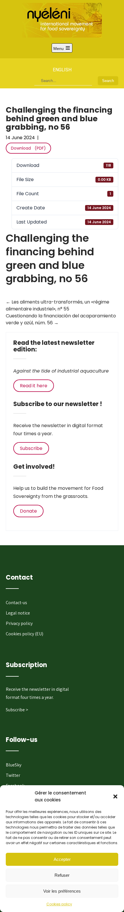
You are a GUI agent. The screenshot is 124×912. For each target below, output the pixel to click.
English (62, 69)
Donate (28, 511)
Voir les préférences (62, 891)
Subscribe (31, 448)
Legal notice (18, 613)
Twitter (13, 775)
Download (21, 148)
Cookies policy (59, 904)
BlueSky (13, 765)
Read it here (33, 385)
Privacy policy (19, 623)
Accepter (62, 859)
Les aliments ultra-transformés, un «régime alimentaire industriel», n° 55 (57, 305)
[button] (115, 796)
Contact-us (16, 603)
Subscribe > (17, 710)
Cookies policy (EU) (24, 634)
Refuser (62, 875)
